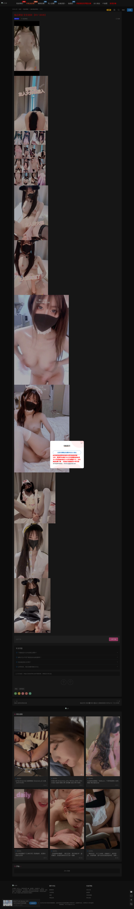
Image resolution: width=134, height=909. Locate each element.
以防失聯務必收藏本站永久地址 (67, 452)
